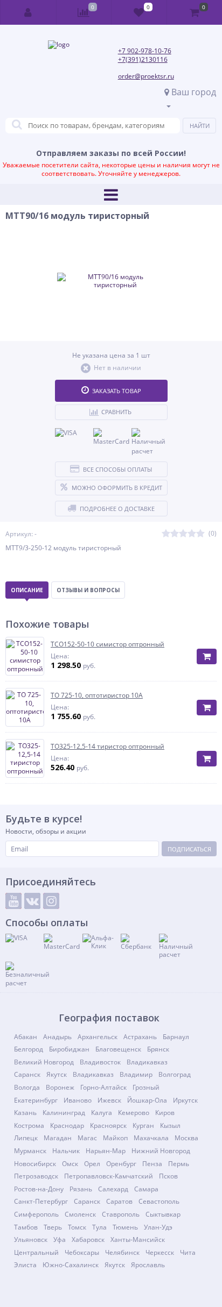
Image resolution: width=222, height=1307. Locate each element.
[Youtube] (13, 901)
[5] (200, 534)
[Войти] (29, 12)
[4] (192, 534)
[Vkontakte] (32, 901)
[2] (174, 534)
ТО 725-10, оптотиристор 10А (97, 695)
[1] (166, 534)
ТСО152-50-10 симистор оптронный (107, 644)
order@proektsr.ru (146, 76)
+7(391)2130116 (143, 59)
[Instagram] (51, 901)
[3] (183, 534)
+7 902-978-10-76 (144, 50)
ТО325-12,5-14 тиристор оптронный (107, 746)
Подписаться (189, 849)
